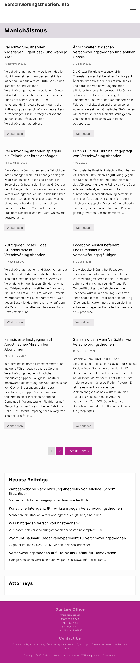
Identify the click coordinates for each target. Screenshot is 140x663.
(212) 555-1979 (70, 623)
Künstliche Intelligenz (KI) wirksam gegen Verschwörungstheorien (65, 508)
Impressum (95, 655)
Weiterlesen (15, 134)
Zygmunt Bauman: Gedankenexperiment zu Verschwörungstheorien (67, 538)
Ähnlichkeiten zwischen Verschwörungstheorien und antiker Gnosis (104, 52)
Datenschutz (109, 655)
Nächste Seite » (78, 452)
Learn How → (70, 648)
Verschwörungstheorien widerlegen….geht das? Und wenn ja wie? (35, 52)
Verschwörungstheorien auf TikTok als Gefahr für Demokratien (62, 553)
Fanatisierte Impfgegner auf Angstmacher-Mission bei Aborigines (28, 344)
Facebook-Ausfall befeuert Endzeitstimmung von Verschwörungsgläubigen (96, 250)
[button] (133, 11)
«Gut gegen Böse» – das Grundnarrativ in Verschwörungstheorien (25, 250)
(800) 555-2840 (70, 619)
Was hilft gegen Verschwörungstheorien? (44, 523)
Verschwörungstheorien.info (36, 4)
